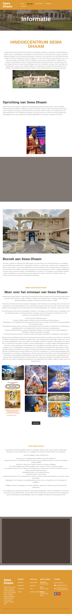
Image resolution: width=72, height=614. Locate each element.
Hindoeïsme (38, 3)
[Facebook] (55, 593)
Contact (23, 6)
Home (22, 3)
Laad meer (36, 423)
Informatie (30, 3)
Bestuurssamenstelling (36, 592)
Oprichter (32, 585)
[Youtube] (59, 593)
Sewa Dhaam (33, 582)
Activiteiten (48, 3)
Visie (31, 588)
